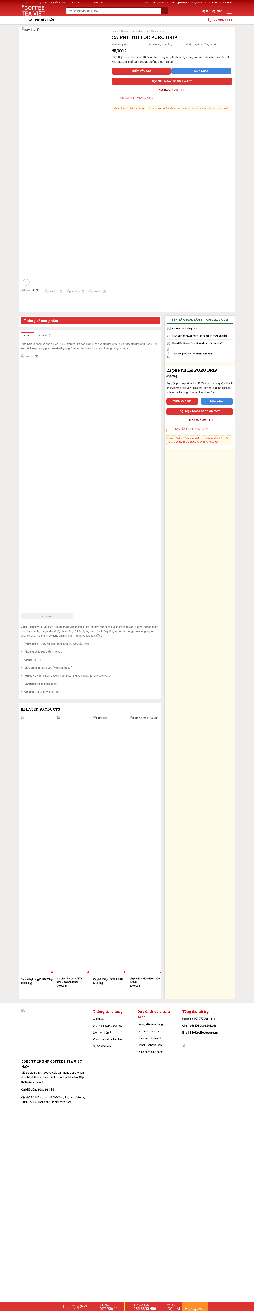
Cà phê (124, 31)
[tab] (27, 335)
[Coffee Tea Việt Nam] (37, 10)
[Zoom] (26, 282)
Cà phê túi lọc (158, 31)
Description (27, 335)
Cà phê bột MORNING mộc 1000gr (145, 980)
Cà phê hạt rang (140, 31)
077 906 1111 (96, 2)
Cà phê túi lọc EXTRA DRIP (108, 979)
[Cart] (229, 11)
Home (115, 31)
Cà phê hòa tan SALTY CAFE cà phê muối (69, 980)
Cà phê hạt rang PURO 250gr (37, 979)
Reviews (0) (45, 335)
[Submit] (164, 10)
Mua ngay (201, 71)
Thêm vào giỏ (141, 71)
